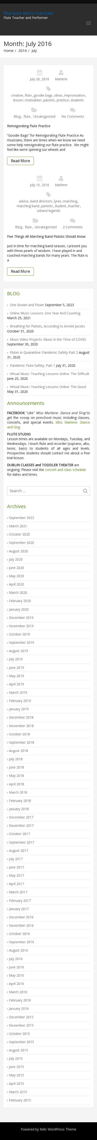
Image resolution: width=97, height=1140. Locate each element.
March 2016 (18, 992)
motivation (33, 100)
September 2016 (21, 942)
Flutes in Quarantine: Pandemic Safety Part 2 (44, 352)
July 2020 (16, 559)
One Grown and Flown (27, 305)
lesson (18, 100)
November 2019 (21, 626)
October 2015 (19, 1033)
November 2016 (21, 925)
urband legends (48, 210)
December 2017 (21, 817)
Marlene (61, 79)
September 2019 (21, 642)
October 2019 (19, 634)
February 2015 (20, 1100)
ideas (58, 95)
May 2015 (16, 1075)
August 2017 (18, 850)
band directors (41, 201)
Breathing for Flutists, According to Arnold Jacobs (47, 326)
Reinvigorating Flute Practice (28, 126)
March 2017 (18, 892)
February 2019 (20, 700)
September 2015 (21, 1042)
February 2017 (20, 900)
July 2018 (16, 759)
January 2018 (19, 809)
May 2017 (16, 875)
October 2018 (19, 734)
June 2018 (16, 767)
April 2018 (16, 784)
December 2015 (21, 1017)
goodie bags (43, 95)
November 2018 (21, 726)
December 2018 (21, 717)
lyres (57, 201)
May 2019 (16, 676)
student (60, 206)
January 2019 (19, 709)
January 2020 (19, 609)
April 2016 (16, 983)
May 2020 (16, 576)
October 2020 (19, 534)
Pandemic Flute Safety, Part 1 (32, 365)
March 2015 (18, 1092)
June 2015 (16, 1066)
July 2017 (16, 859)
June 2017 (16, 867)
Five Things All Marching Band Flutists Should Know (46, 236)
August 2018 (18, 750)
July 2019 (16, 659)
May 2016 (16, 975)
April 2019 (16, 684)
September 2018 (21, 742)
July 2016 (16, 959)
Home (9, 50)
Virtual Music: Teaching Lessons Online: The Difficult (49, 373)
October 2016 (19, 933)
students (77, 100)
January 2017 (19, 909)
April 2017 (16, 883)
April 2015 (16, 1083)
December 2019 (21, 617)
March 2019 (18, 692)
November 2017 (21, 825)
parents (49, 100)
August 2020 (18, 551)
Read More (20, 160)
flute (28, 95)
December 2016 (21, 917)
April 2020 (16, 584)
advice (23, 201)
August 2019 (18, 650)
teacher (74, 206)
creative (17, 95)
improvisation (74, 95)
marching (70, 201)
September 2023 (21, 517)
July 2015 (16, 1058)
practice (63, 100)
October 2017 (19, 834)
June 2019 (16, 667)
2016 (22, 50)
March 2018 (18, 792)
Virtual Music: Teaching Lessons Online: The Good (48, 386)
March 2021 (18, 526)
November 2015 (21, 1025)
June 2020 (16, 567)
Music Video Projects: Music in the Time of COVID (48, 339)
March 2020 (18, 592)
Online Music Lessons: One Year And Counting (45, 313)
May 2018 (16, 775)
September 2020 (21, 542)
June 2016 (16, 967)
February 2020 (20, 601)
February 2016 (20, 1000)
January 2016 (19, 1008)
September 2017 (21, 842)
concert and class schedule (65, 469)
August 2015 (18, 1050)
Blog (17, 116)
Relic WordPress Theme (58, 1129)
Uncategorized (44, 116)
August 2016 (18, 950)
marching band (28, 206)
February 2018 (20, 800)
